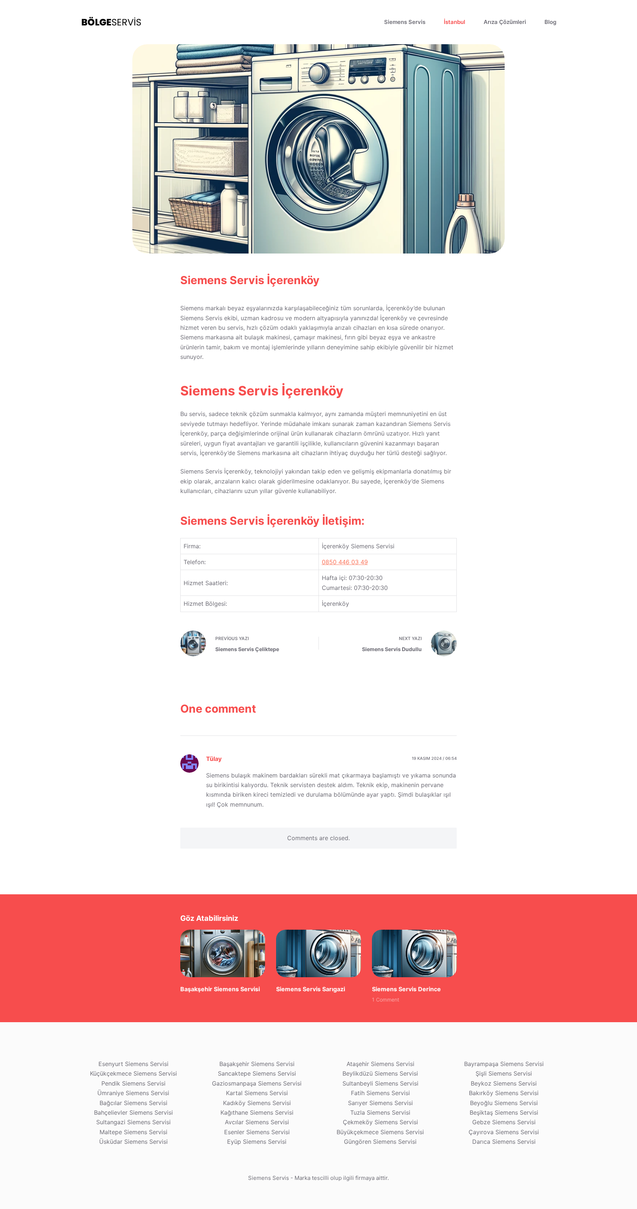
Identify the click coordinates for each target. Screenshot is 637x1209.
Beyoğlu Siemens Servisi (504, 1103)
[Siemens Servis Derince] (414, 953)
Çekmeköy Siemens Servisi (380, 1122)
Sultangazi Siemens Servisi (133, 1122)
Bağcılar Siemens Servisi (133, 1103)
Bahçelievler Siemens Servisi (133, 1112)
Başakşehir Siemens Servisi (220, 989)
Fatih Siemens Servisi (380, 1093)
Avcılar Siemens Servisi (257, 1122)
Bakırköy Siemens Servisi (504, 1093)
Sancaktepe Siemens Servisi (257, 1073)
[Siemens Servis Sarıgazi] (318, 953)
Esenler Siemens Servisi (257, 1132)
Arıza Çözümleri (505, 21)
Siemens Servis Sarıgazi (310, 989)
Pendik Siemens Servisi (133, 1083)
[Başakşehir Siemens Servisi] (222, 953)
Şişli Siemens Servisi (504, 1073)
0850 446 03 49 (345, 562)
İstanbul (454, 21)
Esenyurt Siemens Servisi (133, 1064)
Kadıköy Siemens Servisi (257, 1103)
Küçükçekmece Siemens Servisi (133, 1073)
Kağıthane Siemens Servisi (256, 1112)
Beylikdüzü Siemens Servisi (380, 1073)
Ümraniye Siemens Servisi (133, 1093)
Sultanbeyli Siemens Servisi (380, 1083)
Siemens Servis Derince (406, 989)
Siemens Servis (404, 21)
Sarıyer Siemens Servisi (380, 1103)
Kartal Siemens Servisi (257, 1093)
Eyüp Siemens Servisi (256, 1141)
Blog (550, 21)
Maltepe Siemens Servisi (133, 1132)
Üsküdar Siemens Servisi (133, 1141)
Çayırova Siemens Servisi (504, 1132)
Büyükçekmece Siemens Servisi (380, 1132)
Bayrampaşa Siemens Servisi (504, 1064)
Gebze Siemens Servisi (504, 1122)
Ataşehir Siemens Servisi (380, 1064)
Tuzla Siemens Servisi (380, 1112)
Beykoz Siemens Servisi (504, 1083)
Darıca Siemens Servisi (504, 1141)
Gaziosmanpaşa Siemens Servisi (257, 1083)
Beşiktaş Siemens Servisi (504, 1112)
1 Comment (385, 999)
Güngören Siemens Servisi (380, 1141)
